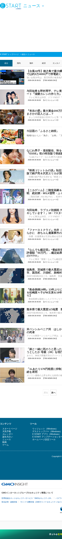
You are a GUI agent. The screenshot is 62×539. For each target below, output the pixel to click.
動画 (4, 442)
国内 (19, 63)
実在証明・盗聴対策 (9, 502)
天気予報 (6, 431)
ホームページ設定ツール (44, 439)
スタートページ (9, 428)
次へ (53, 392)
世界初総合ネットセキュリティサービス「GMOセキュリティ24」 (27, 498)
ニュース (31, 54)
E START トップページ (9, 54)
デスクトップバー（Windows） (47, 431)
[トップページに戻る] (11, 6)
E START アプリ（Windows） (46, 434)
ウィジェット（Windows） (45, 428)
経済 (44, 63)
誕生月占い (7, 437)
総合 (24, 54)
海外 (31, 63)
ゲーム (5, 445)
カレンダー (7, 434)
